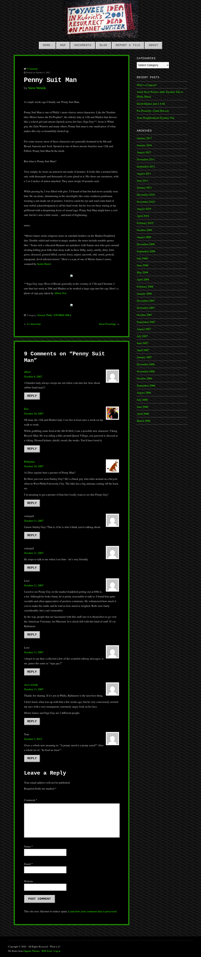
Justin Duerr (44, 264)
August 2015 (144, 152)
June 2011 (142, 180)
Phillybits (29, 461)
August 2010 (144, 209)
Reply (32, 396)
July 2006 (142, 399)
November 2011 (146, 159)
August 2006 (144, 392)
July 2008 (142, 258)
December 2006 (146, 364)
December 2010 (146, 194)
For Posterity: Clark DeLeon (153, 111)
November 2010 (146, 201)
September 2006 (146, 385)
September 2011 (146, 166)
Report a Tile (128, 45)
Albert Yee (60, 293)
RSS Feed (47, 950)
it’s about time (34, 323)
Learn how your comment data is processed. (92, 911)
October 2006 (144, 378)
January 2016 (144, 145)
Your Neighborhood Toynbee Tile (155, 118)
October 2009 (144, 230)
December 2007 (146, 300)
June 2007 (142, 343)
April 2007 (143, 350)
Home (46, 45)
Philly (49, 315)
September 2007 (146, 322)
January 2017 (144, 138)
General (41, 315)
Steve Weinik (37, 88)
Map (63, 45)
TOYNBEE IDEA (62, 315)
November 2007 (146, 308)
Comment (30, 800)
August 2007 (144, 329)
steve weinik (31, 684)
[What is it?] (100, 19)
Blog (103, 45)
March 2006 (143, 421)
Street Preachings (107, 323)
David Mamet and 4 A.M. (151, 103)
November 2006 (146, 371)
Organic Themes (32, 950)
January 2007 (144, 357)
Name (28, 846)
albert (27, 372)
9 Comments (32, 68)
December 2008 (146, 244)
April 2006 (143, 413)
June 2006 (142, 407)
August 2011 (144, 173)
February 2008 (145, 286)
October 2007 (144, 315)
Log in (57, 950)
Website (28, 881)
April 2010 (143, 216)
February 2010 (145, 223)
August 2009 (144, 237)
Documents (82, 45)
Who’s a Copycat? (147, 85)
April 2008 (143, 279)
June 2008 (142, 265)
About (153, 45)
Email (28, 864)
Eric (26, 409)
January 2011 (144, 187)
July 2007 (142, 336)
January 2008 (144, 293)
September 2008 (146, 251)
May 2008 (142, 272)
